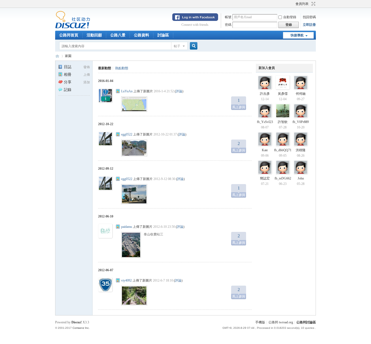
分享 (67, 82)
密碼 (228, 25)
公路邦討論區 (57, 56)
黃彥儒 (283, 94)
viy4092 (126, 280)
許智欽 (283, 122)
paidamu (126, 227)
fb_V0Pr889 (301, 122)
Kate (265, 150)
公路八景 (117, 35)
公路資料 (141, 35)
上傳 (86, 75)
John (301, 178)
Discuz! (76, 322)
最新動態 (104, 68)
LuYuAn (127, 91)
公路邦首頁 (68, 35)
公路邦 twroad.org (280, 322)
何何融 (301, 94)
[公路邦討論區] (72, 27)
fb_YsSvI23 (265, 122)
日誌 (67, 67)
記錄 (67, 90)
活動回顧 (94, 35)
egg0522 (126, 134)
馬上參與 (238, 103)
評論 (179, 91)
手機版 (260, 322)
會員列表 (302, 4)
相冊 (67, 74)
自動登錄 (289, 17)
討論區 (163, 35)
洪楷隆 (301, 150)
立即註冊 (309, 25)
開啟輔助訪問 (293, 3)
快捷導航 (297, 35)
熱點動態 (121, 68)
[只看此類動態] (118, 91)
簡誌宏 (265, 178)
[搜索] (193, 46)
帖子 (177, 46)
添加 (86, 82)
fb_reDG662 (283, 178)
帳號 (228, 17)
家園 (68, 56)
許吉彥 (265, 94)
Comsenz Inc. (81, 327)
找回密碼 (309, 17)
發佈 (86, 67)
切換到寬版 (313, 3)
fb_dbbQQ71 (282, 150)
